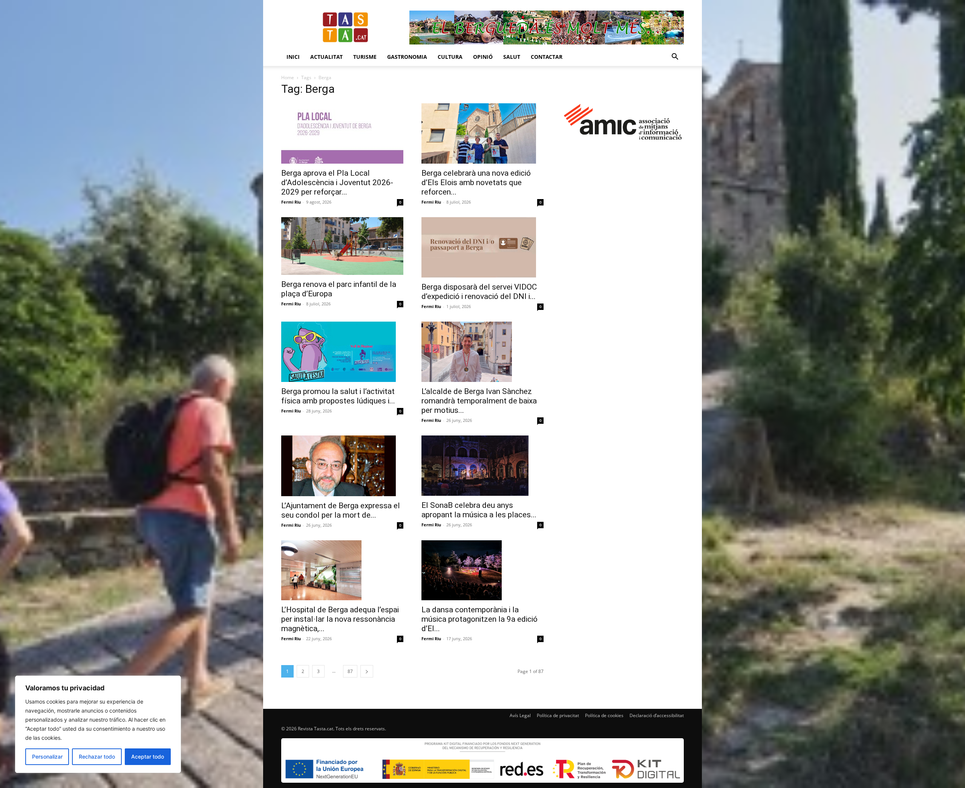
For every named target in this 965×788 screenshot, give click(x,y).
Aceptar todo (147, 756)
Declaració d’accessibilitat (657, 715)
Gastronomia (407, 56)
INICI (293, 56)
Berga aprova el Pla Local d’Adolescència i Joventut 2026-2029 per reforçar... (337, 182)
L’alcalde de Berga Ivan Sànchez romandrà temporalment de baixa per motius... (479, 401)
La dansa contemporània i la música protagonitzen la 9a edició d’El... (479, 619)
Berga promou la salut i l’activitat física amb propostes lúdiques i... (338, 396)
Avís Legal (520, 715)
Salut (511, 56)
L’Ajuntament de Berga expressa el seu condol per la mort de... (340, 510)
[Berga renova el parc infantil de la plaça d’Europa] (342, 246)
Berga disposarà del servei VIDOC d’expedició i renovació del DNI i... (479, 291)
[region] (98, 724)
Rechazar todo (97, 756)
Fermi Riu (291, 202)
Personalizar (47, 756)
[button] (675, 57)
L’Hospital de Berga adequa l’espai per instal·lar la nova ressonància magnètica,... (340, 619)
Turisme (365, 56)
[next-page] (366, 671)
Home (287, 77)
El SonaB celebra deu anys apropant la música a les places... (478, 510)
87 (350, 671)
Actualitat (326, 56)
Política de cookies (604, 715)
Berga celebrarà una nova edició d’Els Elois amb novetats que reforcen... (476, 182)
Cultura (450, 56)
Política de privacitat (558, 715)
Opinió (483, 56)
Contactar (546, 56)
